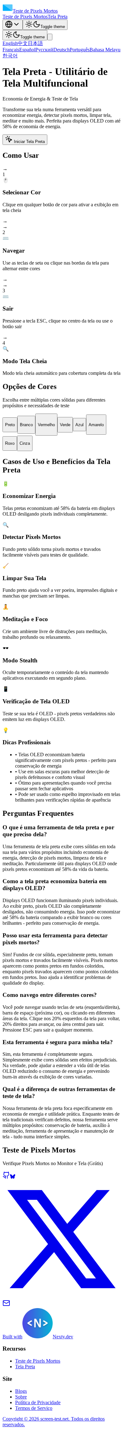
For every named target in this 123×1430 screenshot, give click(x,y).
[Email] (6, 1305)
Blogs (21, 1391)
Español (27, 49)
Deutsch (61, 49)
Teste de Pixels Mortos (25, 16)
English (10, 43)
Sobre (21, 1396)
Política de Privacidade (38, 1402)
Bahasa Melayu (105, 49)
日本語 (35, 43)
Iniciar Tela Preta (29, 141)
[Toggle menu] (49, 37)
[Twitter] (61, 1296)
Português (80, 49)
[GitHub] (6, 1177)
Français (11, 49)
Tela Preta (57, 16)
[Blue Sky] (12, 1177)
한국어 (10, 55)
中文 (23, 43)
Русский (44, 49)
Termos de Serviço (33, 1408)
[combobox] (13, 25)
